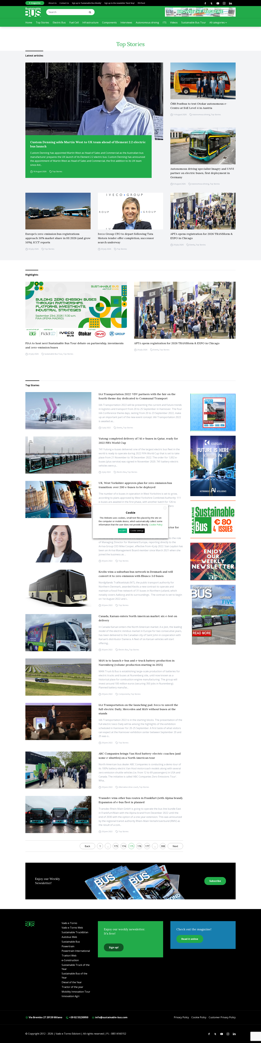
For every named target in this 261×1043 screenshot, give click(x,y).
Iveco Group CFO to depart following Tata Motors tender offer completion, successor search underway (126, 238)
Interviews (126, 22)
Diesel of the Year (72, 982)
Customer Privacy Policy (222, 1017)
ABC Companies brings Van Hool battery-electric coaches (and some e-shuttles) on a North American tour (140, 756)
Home (28, 22)
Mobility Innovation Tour (76, 991)
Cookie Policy (198, 1017)
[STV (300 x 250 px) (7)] (213, 412)
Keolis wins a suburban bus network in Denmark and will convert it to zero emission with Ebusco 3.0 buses (136, 574)
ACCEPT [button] (122, 530)
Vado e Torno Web (72, 927)
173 (116, 846)
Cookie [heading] (130, 512)
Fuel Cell (74, 22)
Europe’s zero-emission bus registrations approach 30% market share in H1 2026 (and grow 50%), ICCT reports (57, 238)
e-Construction (70, 960)
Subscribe (215, 881)
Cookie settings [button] (136, 530)
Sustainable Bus (71, 941)
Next (175, 846)
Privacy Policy (181, 1017)
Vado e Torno (69, 923)
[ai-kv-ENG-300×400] (213, 466)
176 (139, 846)
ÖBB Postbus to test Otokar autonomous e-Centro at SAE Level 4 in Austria (198, 106)
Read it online (189, 939)
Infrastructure (90, 22)
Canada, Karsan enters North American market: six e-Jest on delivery (138, 618)
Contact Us (64, 3)
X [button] (165, 508)
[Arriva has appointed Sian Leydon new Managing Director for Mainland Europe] (58, 543)
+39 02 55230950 (78, 1017)
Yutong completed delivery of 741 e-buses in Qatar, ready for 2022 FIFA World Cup (138, 440)
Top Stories (42, 22)
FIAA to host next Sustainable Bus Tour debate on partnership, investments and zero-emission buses (74, 345)
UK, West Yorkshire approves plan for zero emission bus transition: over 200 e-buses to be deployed (135, 485)
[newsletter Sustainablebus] (213, 561)
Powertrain (68, 946)
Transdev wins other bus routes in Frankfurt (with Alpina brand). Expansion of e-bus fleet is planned (141, 800)
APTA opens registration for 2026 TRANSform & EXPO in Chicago (201, 236)
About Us (52, 3)
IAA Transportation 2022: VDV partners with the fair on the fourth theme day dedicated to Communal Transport (137, 396)
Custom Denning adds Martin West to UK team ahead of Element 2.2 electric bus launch (88, 144)
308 (163, 846)
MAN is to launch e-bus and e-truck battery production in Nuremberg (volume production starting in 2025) (136, 662)
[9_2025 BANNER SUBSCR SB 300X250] (213, 519)
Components (109, 22)
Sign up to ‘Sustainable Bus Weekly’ (86, 3)
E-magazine (34, 3)
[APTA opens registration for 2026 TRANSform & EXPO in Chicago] (203, 211)
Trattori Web (69, 955)
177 (147, 846)
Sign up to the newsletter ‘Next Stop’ (119, 3)
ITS (164, 22)
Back (87, 846)
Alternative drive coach (128, 787)
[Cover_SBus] (213, 615)
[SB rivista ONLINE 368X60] (200, 12)
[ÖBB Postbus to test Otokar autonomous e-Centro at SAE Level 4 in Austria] (203, 81)
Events (192, 244)
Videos (174, 22)
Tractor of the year (72, 987)
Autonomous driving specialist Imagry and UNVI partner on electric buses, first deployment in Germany (202, 173)
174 (124, 846)
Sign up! (114, 947)
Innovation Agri (70, 996)
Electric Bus (59, 22)
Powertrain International (76, 951)
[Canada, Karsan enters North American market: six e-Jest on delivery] (58, 632)
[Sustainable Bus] (33, 12)
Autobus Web (69, 937)
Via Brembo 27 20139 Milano (45, 1017)
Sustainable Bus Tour (193, 22)
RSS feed (141, 3)
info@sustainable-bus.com (111, 1017)
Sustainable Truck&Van (75, 932)
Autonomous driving (147, 22)
